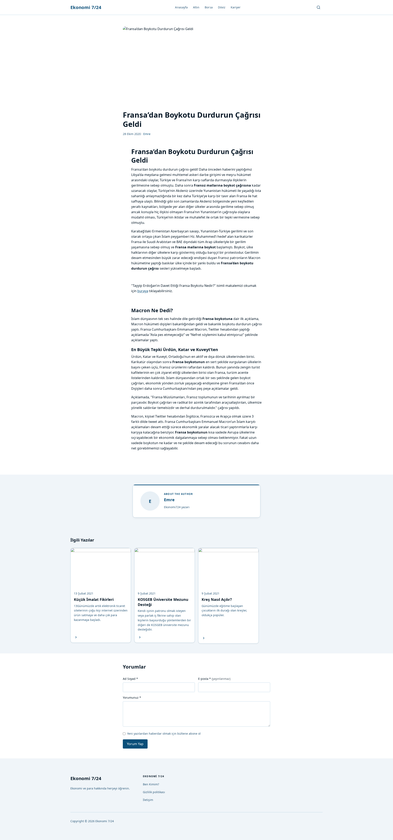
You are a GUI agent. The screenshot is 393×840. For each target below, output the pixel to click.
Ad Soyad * (130, 679)
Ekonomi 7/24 (85, 7)
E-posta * (214, 679)
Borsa (208, 7)
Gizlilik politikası (154, 792)
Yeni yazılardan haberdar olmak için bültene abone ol (164, 733)
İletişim (148, 800)
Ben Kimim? (151, 784)
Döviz (221, 7)
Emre (169, 499)
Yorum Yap (135, 744)
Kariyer (236, 7)
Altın (196, 7)
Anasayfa (181, 7)
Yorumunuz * (132, 697)
